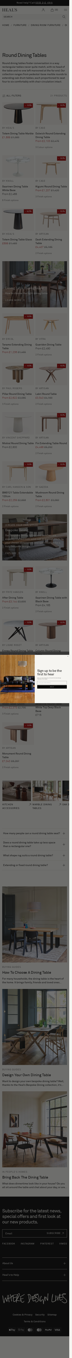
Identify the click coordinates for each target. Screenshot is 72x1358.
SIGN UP (52, 686)
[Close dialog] (68, 656)
